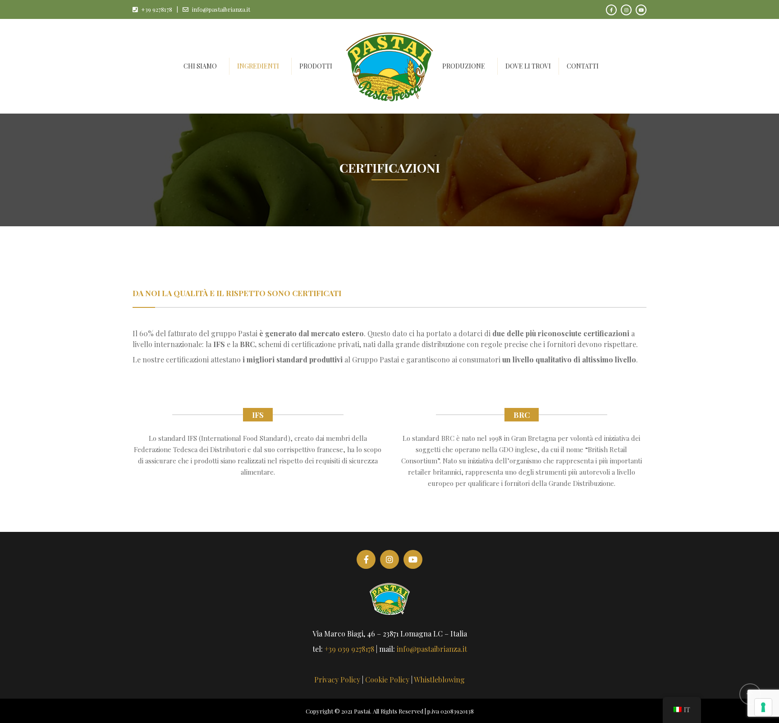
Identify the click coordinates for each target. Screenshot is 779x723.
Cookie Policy (387, 679)
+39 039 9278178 (349, 649)
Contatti (583, 66)
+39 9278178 (156, 9)
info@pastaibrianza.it (221, 9)
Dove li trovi (528, 66)
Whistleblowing (439, 679)
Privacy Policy (337, 679)
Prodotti (315, 66)
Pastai (362, 711)
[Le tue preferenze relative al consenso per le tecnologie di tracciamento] (763, 707)
